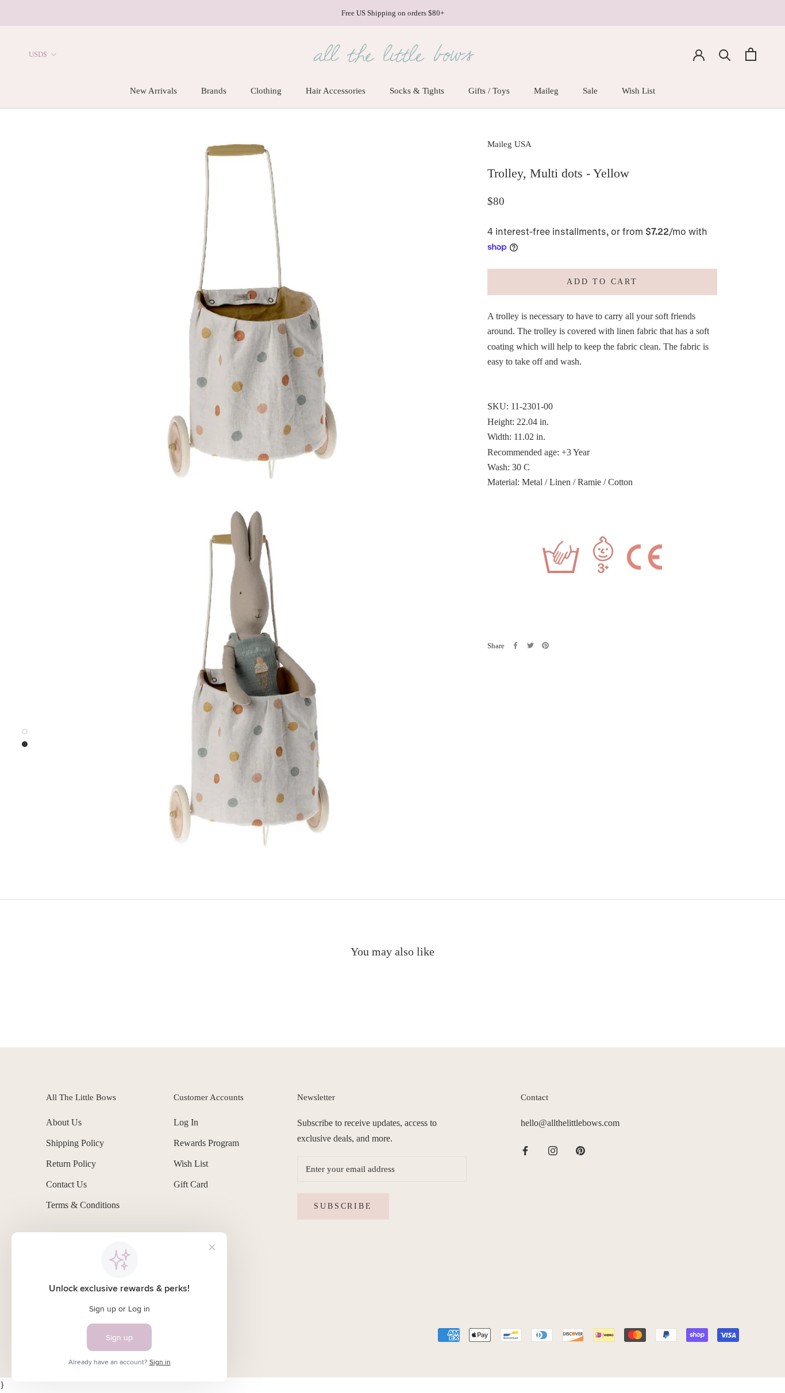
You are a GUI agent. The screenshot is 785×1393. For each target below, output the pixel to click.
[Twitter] (530, 645)
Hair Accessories (335, 90)
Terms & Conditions (83, 1205)
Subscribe (343, 1206)
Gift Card (191, 1184)
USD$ (38, 54)
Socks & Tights (417, 90)
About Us (64, 1122)
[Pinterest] (545, 645)
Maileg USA (509, 144)
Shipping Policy (75, 1143)
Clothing (266, 90)
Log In (186, 1122)
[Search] (725, 54)
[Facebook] (515, 645)
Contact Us (66, 1184)
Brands (213, 90)
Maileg (546, 90)
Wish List (638, 90)
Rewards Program (206, 1143)
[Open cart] (750, 54)
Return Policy (71, 1163)
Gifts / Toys (489, 90)
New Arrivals (153, 90)
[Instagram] (552, 1150)
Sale (590, 90)
